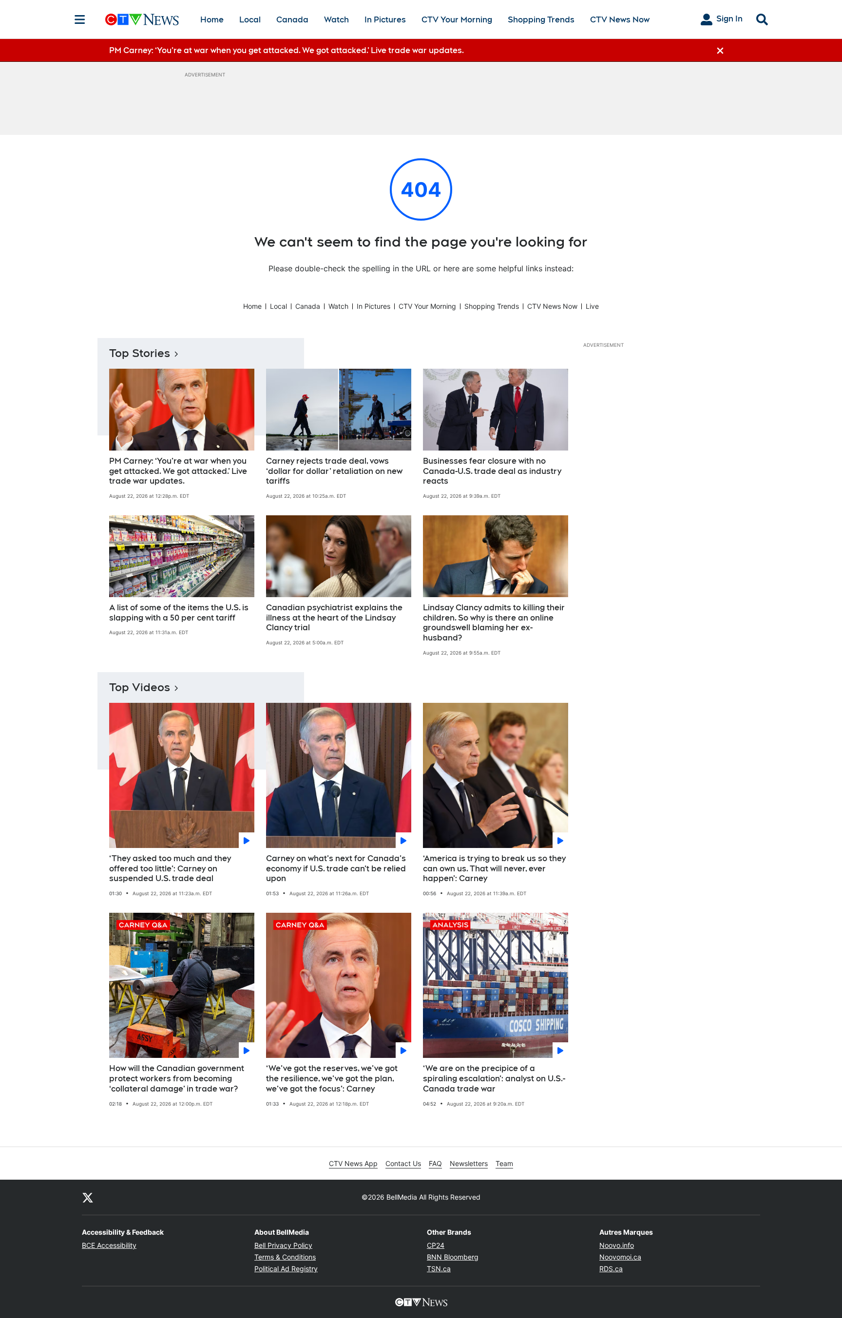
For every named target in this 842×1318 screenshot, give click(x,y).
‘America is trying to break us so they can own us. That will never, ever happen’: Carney (494, 869)
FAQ (435, 1163)
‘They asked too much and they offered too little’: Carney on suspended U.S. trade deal (170, 869)
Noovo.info (616, 1245)
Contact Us (403, 1163)
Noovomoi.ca (620, 1257)
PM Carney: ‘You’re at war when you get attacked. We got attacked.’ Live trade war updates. (178, 471)
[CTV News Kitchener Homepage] (142, 19)
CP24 (435, 1245)
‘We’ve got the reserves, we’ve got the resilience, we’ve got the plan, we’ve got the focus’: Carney (332, 1078)
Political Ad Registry (286, 1268)
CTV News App (353, 1163)
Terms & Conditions (285, 1257)
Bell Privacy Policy (283, 1245)
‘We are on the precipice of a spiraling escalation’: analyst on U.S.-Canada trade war (494, 1078)
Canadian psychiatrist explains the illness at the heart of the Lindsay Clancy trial (334, 618)
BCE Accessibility (109, 1245)
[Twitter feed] (88, 1197)
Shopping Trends (541, 19)
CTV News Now (620, 19)
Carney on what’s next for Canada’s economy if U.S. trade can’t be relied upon (336, 869)
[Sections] (80, 19)
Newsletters (469, 1163)
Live (592, 306)
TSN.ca (439, 1268)
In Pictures (385, 19)
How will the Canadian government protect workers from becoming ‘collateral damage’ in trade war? (176, 1078)
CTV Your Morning (456, 19)
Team (504, 1163)
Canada (292, 19)
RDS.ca (611, 1268)
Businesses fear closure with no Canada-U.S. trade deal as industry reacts (492, 471)
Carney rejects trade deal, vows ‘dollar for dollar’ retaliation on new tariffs (334, 471)
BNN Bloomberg (452, 1257)
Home (212, 19)
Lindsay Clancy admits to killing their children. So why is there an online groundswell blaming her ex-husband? (494, 622)
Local (250, 19)
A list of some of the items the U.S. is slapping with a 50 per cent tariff (179, 612)
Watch (336, 19)
